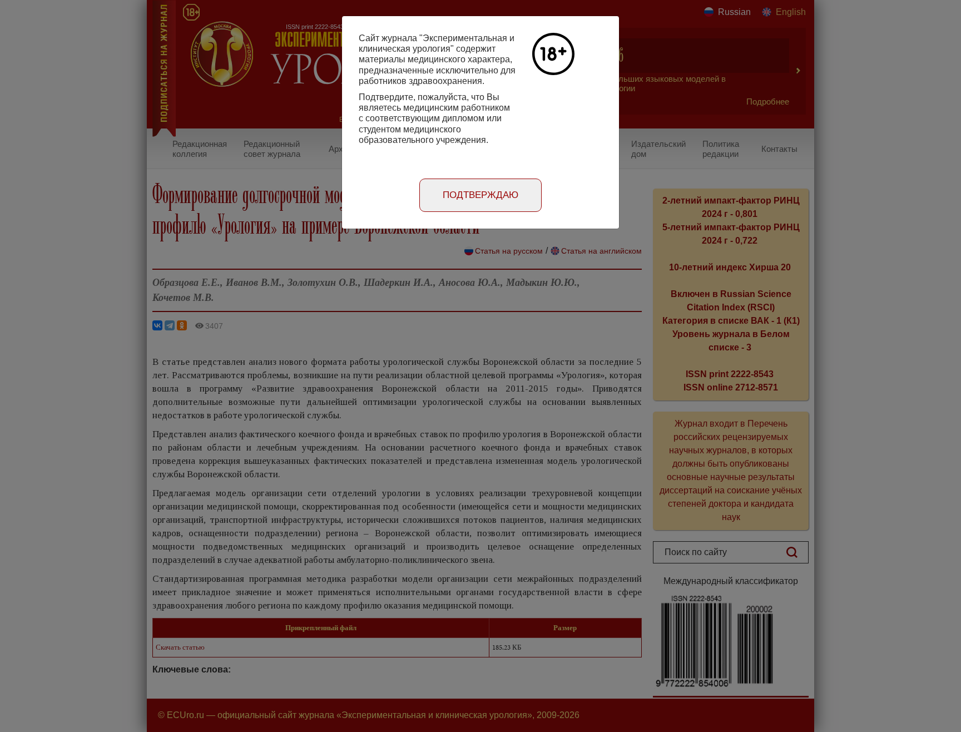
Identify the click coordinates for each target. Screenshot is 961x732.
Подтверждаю (480, 195)
